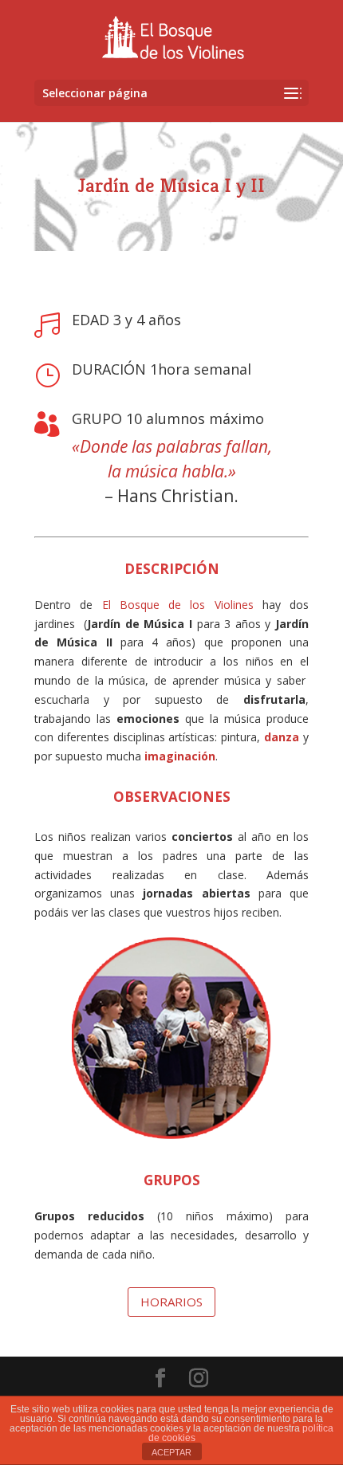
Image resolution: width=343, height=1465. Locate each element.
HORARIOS (171, 1302)
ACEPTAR (171, 1452)
